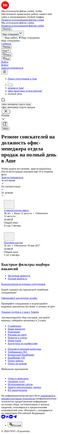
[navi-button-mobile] (4, 72)
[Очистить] (5, 111)
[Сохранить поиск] (4, 124)
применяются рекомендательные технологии (28, 397)
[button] (4, 62)
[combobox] (16, 104)
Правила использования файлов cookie (22, 25)
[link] (6, 55)
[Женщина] (9, 204)
